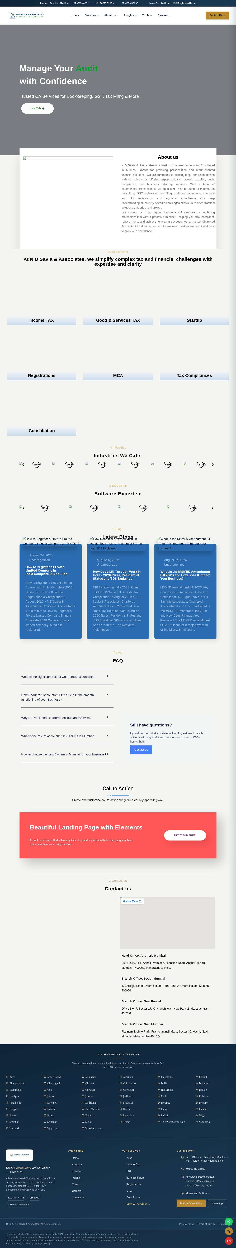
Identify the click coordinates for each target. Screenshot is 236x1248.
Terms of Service (206, 1224)
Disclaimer (224, 1224)
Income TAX (41, 320)
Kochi (164, 1096)
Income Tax (133, 1164)
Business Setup (135, 1177)
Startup (194, 320)
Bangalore (167, 1077)
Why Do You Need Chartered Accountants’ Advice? (56, 718)
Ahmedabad (54, 1077)
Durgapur (205, 1083)
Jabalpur (14, 1096)
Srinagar (52, 1121)
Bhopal (203, 1077)
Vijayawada (53, 1128)
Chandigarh (53, 1083)
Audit (129, 1157)
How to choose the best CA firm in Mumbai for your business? (63, 754)
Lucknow (52, 1102)
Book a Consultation (191, 1203)
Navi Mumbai (92, 1109)
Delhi (164, 1083)
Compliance (133, 1197)
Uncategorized (39, 560)
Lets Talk (35, 108)
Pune (50, 1115)
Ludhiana (90, 1102)
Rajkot (164, 1115)
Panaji (164, 1109)
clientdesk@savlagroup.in (200, 1181)
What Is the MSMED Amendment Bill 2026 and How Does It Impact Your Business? (185, 575)
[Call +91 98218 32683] (229, 1231)
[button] (23, 464)
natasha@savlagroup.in (199, 1185)
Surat (88, 1121)
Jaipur (50, 1096)
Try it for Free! (185, 835)
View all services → (138, 1203)
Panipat (203, 1109)
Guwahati (128, 1089)
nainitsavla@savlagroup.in (200, 1176)
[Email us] (229, 1241)
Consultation (42, 430)
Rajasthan (128, 1115)
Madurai (128, 1102)
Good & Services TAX (118, 320)
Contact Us (78, 1197)
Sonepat (14, 1121)
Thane (126, 1121)
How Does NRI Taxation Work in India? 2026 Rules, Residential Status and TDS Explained (117, 575)
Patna (13, 1115)
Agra (12, 1077)
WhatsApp (217, 1203)
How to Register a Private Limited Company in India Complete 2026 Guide (46, 570)
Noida (126, 1109)
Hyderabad (167, 1089)
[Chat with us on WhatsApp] (229, 1222)
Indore (203, 1089)
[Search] (199, 15)
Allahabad (91, 1077)
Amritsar (128, 1077)
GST (128, 1171)
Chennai (89, 1083)
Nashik (51, 1109)
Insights (129, 15)
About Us (110, 15)
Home (75, 15)
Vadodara (204, 1121)
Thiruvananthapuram (173, 1121)
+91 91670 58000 (129, 3)
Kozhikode (15, 1102)
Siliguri (203, 1115)
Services (90, 15)
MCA (118, 375)
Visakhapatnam (93, 1128)
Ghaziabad (15, 1089)
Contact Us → (217, 15)
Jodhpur (128, 1096)
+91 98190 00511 (80, 3)
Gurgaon (90, 1089)
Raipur (89, 1115)
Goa (49, 1089)
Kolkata (203, 1096)
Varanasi (14, 1128)
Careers (163, 15)
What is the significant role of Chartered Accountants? (58, 677)
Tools (145, 15)
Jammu (89, 1096)
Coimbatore (130, 1083)
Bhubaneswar (17, 1083)
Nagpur (14, 1109)
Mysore (203, 1102)
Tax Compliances (194, 375)
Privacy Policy (186, 1224)
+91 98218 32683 (105, 3)
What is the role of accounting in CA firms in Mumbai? (58, 736)
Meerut (165, 1102)
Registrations (41, 375)
